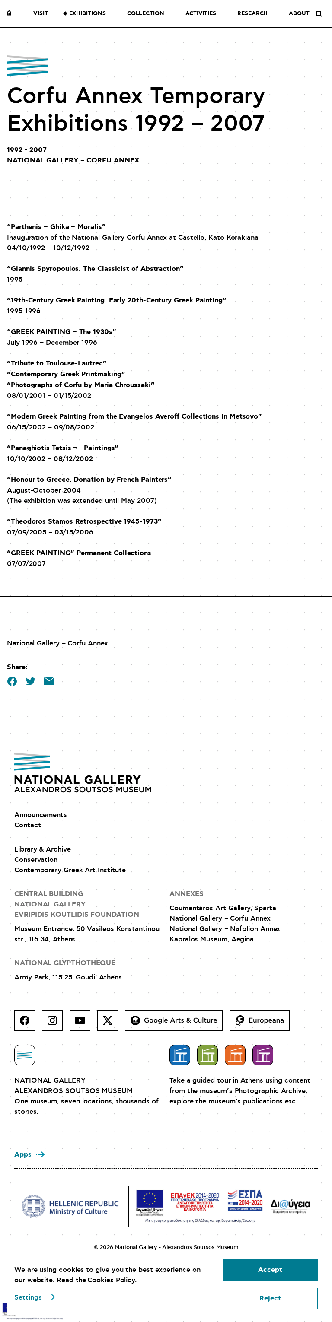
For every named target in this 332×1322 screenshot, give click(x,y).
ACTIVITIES (200, 13)
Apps (23, 1154)
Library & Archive (42, 849)
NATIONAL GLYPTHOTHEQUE (64, 963)
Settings (28, 1297)
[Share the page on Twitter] (31, 681)
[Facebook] (28, 1024)
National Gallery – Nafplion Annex (224, 929)
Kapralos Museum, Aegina (211, 939)
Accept (270, 1269)
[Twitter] (111, 1024)
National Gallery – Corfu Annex (220, 918)
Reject (270, 1298)
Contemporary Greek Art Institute (69, 870)
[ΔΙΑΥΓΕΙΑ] (290, 1206)
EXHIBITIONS (87, 13)
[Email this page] (49, 681)
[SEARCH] (319, 14)
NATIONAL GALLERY (11, 14)
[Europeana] (263, 1024)
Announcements (40, 814)
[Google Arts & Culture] (177, 1024)
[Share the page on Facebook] (12, 681)
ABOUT (299, 13)
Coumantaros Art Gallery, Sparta (222, 908)
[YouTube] (83, 1024)
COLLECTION (145, 13)
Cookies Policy (111, 1280)
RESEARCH (252, 13)
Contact (27, 825)
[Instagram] (56, 1024)
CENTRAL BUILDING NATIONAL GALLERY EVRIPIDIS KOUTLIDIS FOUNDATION (76, 904)
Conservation (35, 859)
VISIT (40, 13)
